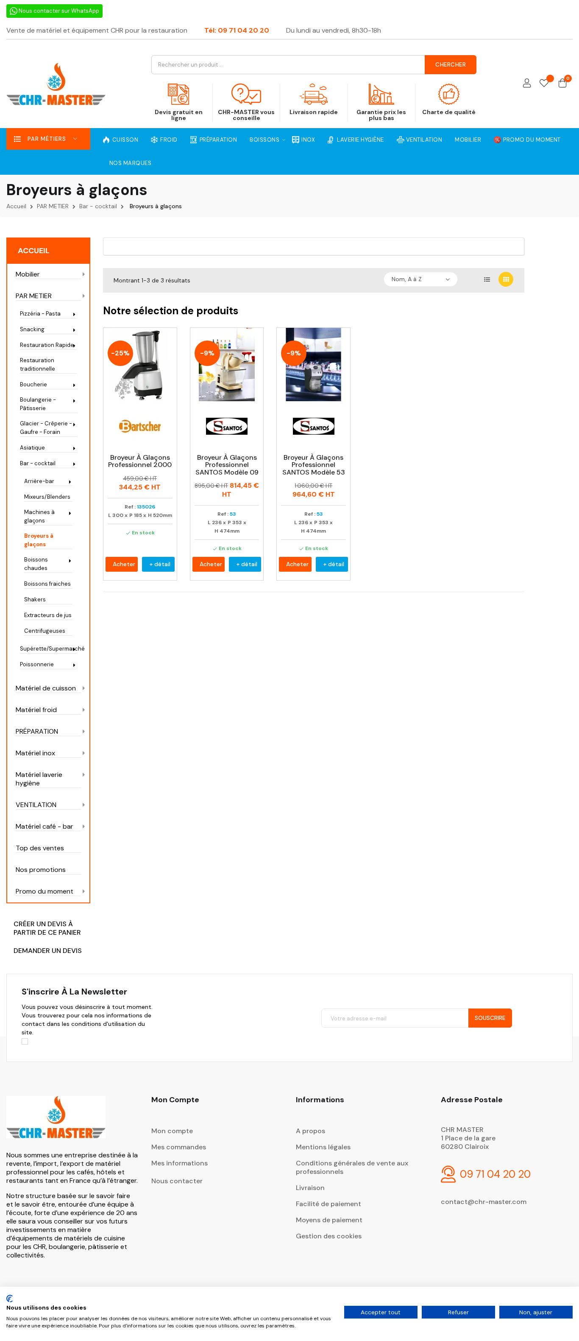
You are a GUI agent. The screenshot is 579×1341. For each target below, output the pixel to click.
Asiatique (32, 447)
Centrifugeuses (44, 630)
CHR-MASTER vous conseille (246, 115)
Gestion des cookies (329, 1236)
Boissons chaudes (36, 564)
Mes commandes (178, 1147)
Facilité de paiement (328, 1203)
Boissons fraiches (47, 583)
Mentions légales (323, 1147)
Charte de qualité (449, 112)
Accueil (34, 251)
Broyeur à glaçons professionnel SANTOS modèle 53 (313, 465)
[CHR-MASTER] (56, 1122)
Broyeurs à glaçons (38, 540)
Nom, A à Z (407, 279)
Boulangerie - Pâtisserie (38, 404)
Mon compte (172, 1130)
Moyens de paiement (329, 1219)
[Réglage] (527, 83)
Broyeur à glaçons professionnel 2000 (140, 461)
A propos (310, 1130)
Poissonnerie (37, 664)
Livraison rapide (314, 112)
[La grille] (505, 279)
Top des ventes (40, 848)
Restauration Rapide (47, 345)
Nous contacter (177, 1180)
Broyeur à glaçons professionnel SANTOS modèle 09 (227, 465)
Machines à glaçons (39, 516)
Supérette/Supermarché (48, 648)
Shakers (35, 599)
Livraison (310, 1187)
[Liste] (486, 279)
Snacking (32, 329)
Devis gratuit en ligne (179, 115)
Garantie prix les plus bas (381, 115)
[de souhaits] (544, 83)
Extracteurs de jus (48, 615)
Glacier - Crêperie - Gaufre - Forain (46, 428)
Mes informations (179, 1163)
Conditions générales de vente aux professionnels (352, 1167)
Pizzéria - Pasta (40, 313)
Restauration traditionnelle (37, 364)
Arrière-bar (39, 481)
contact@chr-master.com (483, 1201)
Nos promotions (41, 870)
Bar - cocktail (38, 463)
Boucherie (33, 384)
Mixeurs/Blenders (47, 496)
